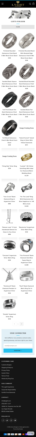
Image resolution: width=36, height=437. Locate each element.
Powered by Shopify (18, 429)
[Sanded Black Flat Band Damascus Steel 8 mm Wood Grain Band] (27, 100)
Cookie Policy (5, 373)
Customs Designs (6, 365)
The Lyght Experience (8, 387)
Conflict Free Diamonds (8, 392)
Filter (18, 27)
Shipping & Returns (7, 367)
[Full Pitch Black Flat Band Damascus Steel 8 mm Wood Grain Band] (9, 100)
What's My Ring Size (8, 378)
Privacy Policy (6, 370)
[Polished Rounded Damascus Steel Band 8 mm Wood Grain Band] (9, 41)
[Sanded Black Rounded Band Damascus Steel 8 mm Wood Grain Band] (27, 71)
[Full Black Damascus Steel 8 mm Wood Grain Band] (9, 128)
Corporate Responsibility (9, 389)
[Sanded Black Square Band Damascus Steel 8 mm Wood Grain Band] (9, 71)
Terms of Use (5, 376)
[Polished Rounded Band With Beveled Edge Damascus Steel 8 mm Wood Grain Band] (27, 41)
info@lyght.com (6, 401)
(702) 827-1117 (6, 403)
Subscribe (17, 350)
